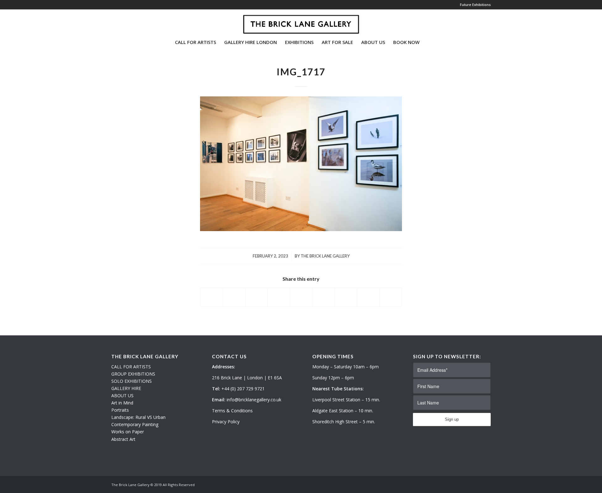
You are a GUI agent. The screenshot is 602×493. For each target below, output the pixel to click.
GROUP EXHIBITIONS (133, 374)
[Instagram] (122, 21)
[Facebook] (132, 21)
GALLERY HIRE (126, 388)
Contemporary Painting (134, 424)
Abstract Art (123, 439)
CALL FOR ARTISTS (131, 367)
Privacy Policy (226, 422)
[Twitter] (113, 21)
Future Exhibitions (475, 4)
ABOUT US (122, 395)
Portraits (120, 410)
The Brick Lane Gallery (325, 255)
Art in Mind (122, 403)
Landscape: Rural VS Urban (138, 417)
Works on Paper (127, 432)
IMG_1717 (301, 71)
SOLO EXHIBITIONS (131, 381)
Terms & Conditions (232, 411)
